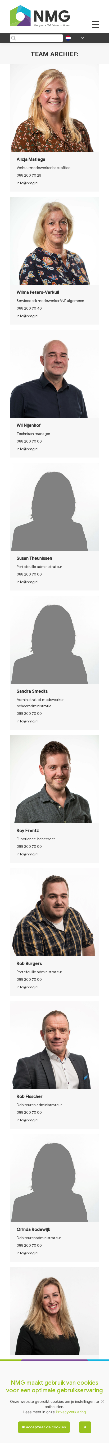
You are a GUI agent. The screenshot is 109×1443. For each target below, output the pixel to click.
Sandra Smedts (32, 691)
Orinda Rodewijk (33, 1229)
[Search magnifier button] (13, 38)
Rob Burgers (29, 963)
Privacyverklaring (71, 1412)
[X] (102, 1401)
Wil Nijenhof (29, 425)
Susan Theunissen (34, 558)
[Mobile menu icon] (95, 27)
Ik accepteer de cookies (44, 1427)
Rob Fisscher (30, 1096)
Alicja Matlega (31, 159)
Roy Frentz (28, 830)
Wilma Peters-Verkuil (38, 292)
